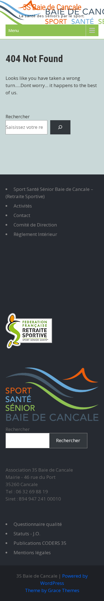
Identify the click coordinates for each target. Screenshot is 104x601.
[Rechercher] (60, 127)
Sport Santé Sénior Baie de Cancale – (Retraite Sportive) (49, 192)
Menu (13, 30)
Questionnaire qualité (38, 524)
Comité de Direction (35, 224)
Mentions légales (32, 552)
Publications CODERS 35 (40, 543)
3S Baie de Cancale (52, 7)
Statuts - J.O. (27, 533)
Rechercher (18, 116)
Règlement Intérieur (35, 234)
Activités (23, 206)
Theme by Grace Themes (52, 590)
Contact (22, 215)
